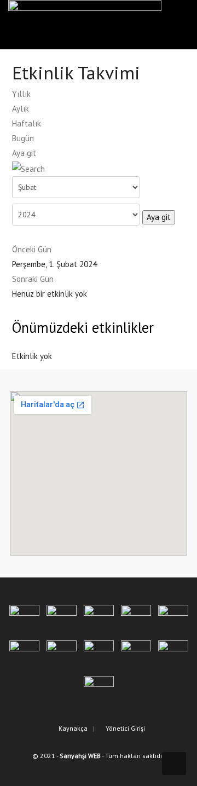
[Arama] (28, 168)
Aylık (20, 108)
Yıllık (21, 94)
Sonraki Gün (33, 279)
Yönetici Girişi (124, 728)
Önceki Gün (31, 249)
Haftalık (26, 123)
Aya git (24, 153)
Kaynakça (72, 728)
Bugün (23, 138)
